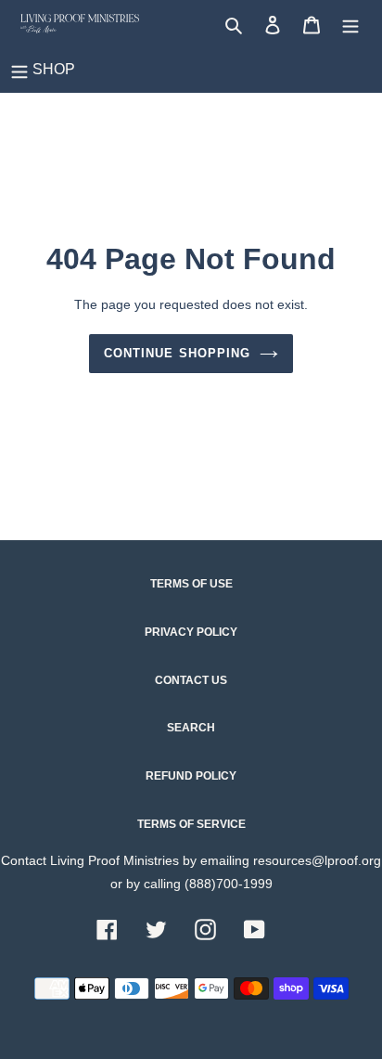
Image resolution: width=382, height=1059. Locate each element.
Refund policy (191, 775)
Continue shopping (177, 353)
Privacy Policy (191, 632)
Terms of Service (191, 824)
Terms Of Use (191, 583)
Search (191, 727)
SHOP (53, 69)
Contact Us (191, 680)
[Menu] (350, 23)
